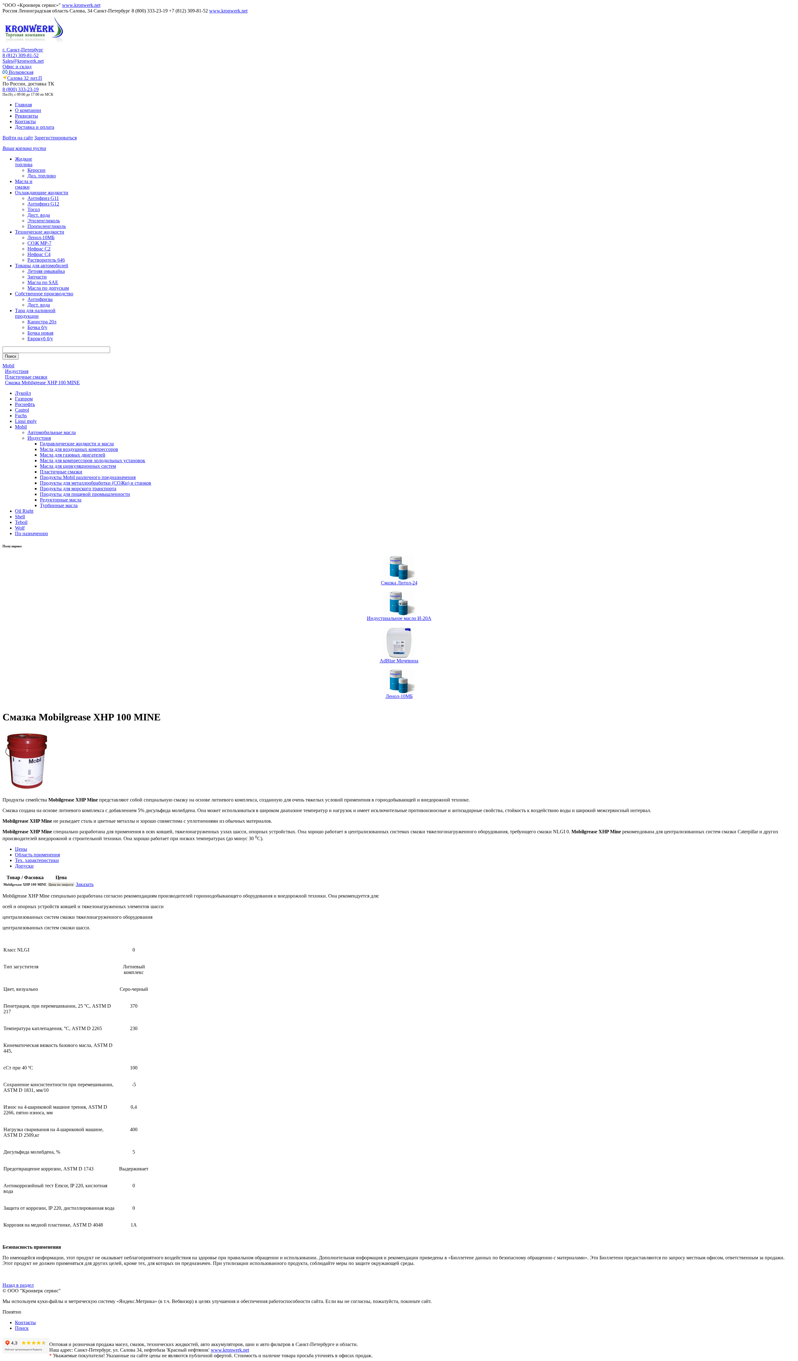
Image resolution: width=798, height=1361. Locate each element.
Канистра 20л (41, 321)
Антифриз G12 (43, 203)
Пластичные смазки (61, 471)
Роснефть (25, 404)
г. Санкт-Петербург (22, 49)
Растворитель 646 (46, 260)
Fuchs (21, 415)
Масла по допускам (48, 288)
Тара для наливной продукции (35, 313)
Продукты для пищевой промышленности (85, 494)
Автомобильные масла (51, 432)
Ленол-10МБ (41, 237)
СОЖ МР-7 (39, 243)
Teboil (21, 522)
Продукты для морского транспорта (78, 488)
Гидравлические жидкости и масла (77, 443)
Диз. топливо (41, 175)
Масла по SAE (42, 282)
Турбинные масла (59, 505)
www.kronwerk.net (81, 5)
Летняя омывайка (46, 271)
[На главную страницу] (33, 45)
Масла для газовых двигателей (72, 455)
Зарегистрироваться (55, 137)
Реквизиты (26, 116)
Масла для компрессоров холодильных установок (92, 460)
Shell (20, 516)
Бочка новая (40, 333)
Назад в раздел (18, 1285)
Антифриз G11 (43, 198)
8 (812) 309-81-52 (20, 55)
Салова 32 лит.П (24, 78)
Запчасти (37, 276)
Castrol (22, 410)
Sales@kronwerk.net (23, 61)
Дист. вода (38, 215)
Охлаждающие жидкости (41, 192)
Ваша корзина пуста (24, 148)
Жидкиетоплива (23, 161)
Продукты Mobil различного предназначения (88, 477)
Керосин (36, 170)
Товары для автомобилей (41, 265)
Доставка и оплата (34, 127)
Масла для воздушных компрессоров (79, 449)
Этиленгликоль (43, 220)
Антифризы (40, 299)
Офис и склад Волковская (17, 69)
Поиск (22, 1328)
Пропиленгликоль (46, 226)
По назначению (31, 533)
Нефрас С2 (38, 248)
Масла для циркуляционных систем (78, 466)
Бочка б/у (37, 327)
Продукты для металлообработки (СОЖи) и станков (95, 483)
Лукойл (23, 393)
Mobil (21, 426)
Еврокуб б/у (40, 338)
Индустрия (39, 438)
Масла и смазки (23, 184)
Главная (23, 104)
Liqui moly (26, 421)
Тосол (33, 209)
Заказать (85, 884)
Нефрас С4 (38, 254)
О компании (28, 110)
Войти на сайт (17, 137)
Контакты (25, 121)
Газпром (24, 398)
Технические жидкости (39, 232)
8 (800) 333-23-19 (20, 89)
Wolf (20, 527)
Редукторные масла (60, 499)
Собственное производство (44, 293)
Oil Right (24, 511)
